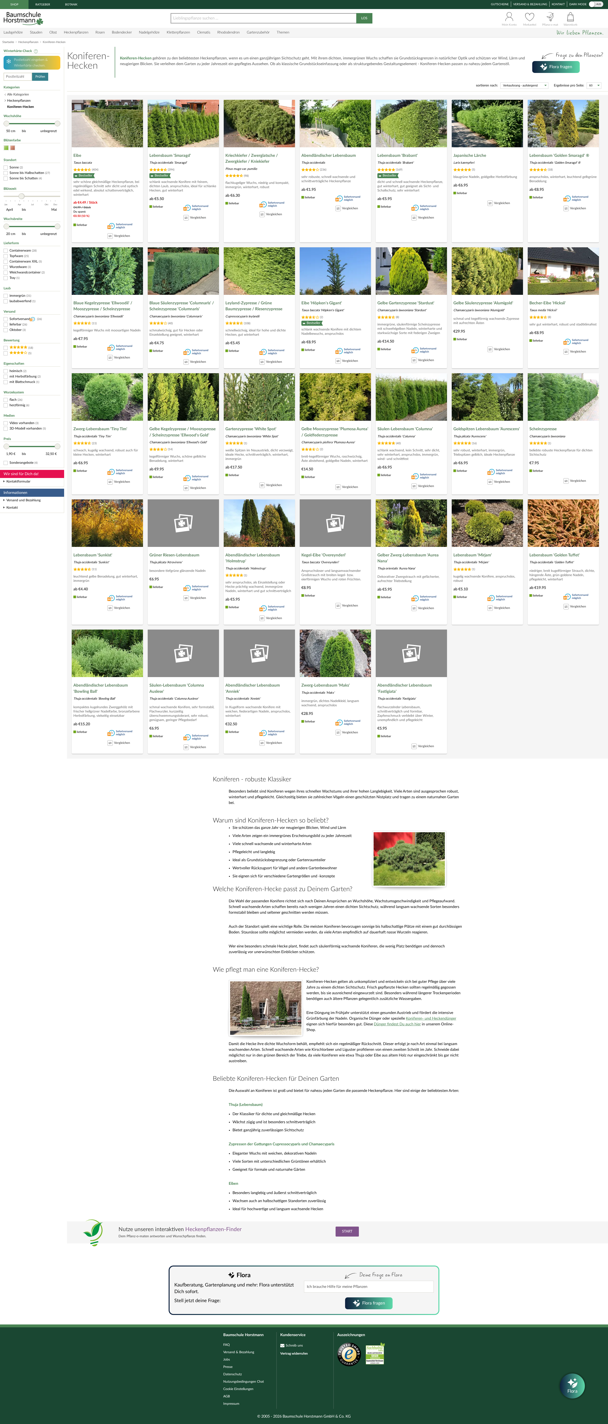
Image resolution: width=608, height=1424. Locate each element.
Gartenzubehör (258, 32)
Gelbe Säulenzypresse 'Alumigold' (483, 303)
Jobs (226, 1359)
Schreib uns (294, 1345)
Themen (283, 32)
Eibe (77, 155)
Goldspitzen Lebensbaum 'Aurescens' (486, 429)
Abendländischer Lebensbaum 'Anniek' (252, 688)
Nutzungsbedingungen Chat (243, 1381)
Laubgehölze (13, 32)
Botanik (71, 4)
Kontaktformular (18, 481)
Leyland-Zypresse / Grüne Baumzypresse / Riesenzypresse (253, 306)
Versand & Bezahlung (530, 4)
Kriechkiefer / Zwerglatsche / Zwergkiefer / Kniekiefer (251, 158)
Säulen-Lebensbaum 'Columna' (405, 429)
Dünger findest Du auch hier (397, 1024)
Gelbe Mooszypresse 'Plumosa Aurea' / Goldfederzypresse (334, 432)
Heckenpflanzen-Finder (213, 1229)
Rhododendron (228, 32)
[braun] (12, 148)
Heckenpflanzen (76, 32)
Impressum (231, 1403)
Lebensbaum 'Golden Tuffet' (554, 555)
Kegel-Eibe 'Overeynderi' (323, 555)
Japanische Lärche (469, 155)
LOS (364, 18)
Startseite (8, 42)
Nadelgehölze (149, 32)
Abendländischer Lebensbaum (328, 155)
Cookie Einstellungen (238, 1389)
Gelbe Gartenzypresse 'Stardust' (405, 303)
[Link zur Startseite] (24, 18)
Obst (53, 32)
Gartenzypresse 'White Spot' (250, 429)
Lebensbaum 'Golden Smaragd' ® (559, 155)
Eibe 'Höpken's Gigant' (321, 303)
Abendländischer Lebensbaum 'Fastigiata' (404, 688)
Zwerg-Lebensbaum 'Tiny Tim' (100, 429)
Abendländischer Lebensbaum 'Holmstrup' (252, 558)
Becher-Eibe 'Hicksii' (547, 303)
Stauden (36, 32)
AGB (226, 1396)
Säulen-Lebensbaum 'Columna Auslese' (176, 688)
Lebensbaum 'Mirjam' (472, 555)
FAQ (226, 1345)
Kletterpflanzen (178, 32)
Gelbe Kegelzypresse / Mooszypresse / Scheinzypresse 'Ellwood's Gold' (182, 432)
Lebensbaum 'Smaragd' (170, 155)
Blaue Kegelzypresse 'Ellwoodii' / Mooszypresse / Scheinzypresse (102, 306)
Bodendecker (122, 32)
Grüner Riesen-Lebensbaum (174, 555)
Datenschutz (232, 1374)
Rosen (100, 32)
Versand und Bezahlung (23, 500)
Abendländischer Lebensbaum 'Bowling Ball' (100, 688)
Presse (228, 1367)
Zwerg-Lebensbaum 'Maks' (325, 685)
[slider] (6, 123)
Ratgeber (42, 4)
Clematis (203, 32)
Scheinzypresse (543, 429)
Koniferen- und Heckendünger (431, 1018)
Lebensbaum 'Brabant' (397, 155)
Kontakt (558, 4)
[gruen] (6, 148)
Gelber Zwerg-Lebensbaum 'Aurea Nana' (408, 558)
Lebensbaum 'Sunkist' (92, 555)
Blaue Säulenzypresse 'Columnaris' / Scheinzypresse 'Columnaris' (181, 306)
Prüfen (40, 76)
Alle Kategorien (18, 94)
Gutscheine (500, 4)
